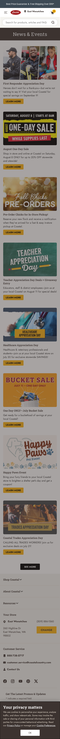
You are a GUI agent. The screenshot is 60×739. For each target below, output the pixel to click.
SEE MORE (30, 566)
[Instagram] (12, 681)
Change (46, 630)
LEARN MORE (13, 101)
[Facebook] (5, 681)
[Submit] (53, 22)
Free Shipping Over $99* (42, 4)
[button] (5, 12)
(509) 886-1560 (45, 621)
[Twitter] (36, 681)
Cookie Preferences (46, 725)
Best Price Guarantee (16, 4)
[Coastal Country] (16, 12)
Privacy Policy (13, 725)
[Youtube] (20, 681)
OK (30, 732)
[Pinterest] (28, 681)
